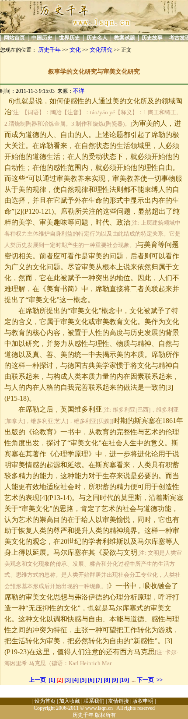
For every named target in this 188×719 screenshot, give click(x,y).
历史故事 (152, 38)
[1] (52, 680)
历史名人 (97, 38)
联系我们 (94, 701)
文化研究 (101, 49)
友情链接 (118, 701)
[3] (67, 680)
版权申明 (142, 701)
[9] (114, 680)
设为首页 (45, 701)
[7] (99, 680)
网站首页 (14, 38)
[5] (83, 680)
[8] (107, 680)
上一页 (37, 680)
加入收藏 (69, 701)
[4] (75, 680)
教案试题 (124, 38)
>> (159, 680)
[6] (91, 680)
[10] (124, 680)
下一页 (145, 680)
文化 (75, 49)
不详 (78, 91)
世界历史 (69, 38)
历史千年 (49, 49)
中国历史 (41, 38)
